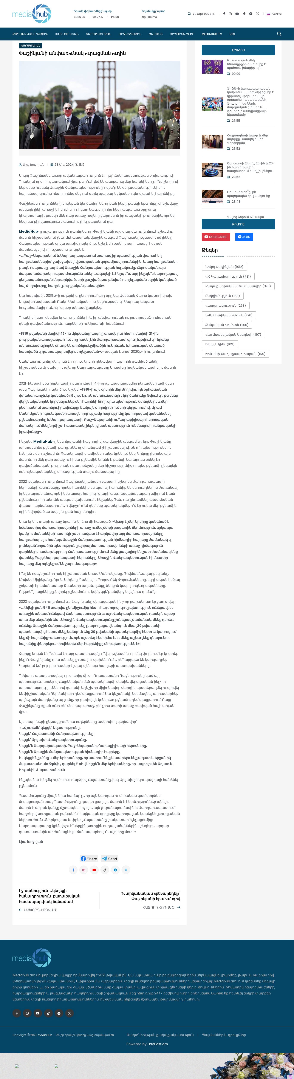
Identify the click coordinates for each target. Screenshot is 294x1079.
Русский (276, 14)
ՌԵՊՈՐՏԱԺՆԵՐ (182, 34)
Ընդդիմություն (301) (222, 296)
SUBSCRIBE (217, 236)
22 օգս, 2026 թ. (204, 14)
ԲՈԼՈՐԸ (238, 224)
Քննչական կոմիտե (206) (227, 325)
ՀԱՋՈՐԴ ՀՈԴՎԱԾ (159, 907)
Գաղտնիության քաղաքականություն (160, 1035)
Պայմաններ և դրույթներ (224, 1035)
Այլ (232, 34)
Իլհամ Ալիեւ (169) (220, 344)
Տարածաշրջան (98, 34)
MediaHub (28, 231)
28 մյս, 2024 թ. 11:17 (69, 164)
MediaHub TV (212, 34)
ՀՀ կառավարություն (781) (228, 276)
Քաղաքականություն (30, 34)
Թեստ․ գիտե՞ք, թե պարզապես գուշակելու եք (248, 194)
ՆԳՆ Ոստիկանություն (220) (229, 315)
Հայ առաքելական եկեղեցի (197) (233, 334)
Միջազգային (130, 34)
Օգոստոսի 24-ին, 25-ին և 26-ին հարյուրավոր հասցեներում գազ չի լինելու (250, 167)
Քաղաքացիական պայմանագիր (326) (238, 286)
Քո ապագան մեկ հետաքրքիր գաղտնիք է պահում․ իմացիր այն (246, 64)
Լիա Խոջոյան (33, 164)
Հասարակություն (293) (225, 305)
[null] (89, 858)
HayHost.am (157, 1044)
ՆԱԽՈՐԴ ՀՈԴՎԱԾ (40, 909)
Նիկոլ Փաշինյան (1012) (224, 266)
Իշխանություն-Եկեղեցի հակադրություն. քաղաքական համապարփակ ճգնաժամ (49, 896)
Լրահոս (238, 50)
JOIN (245, 236)
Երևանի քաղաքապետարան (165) (235, 354)
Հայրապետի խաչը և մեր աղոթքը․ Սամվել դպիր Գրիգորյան (247, 139)
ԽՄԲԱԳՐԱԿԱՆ (67, 34)
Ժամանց (155, 34)
